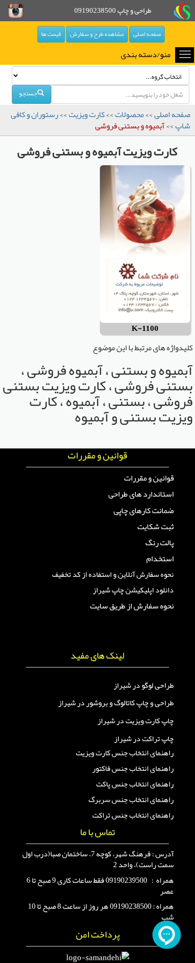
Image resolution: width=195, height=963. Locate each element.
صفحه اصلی (147, 34)
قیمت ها (51, 34)
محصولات (129, 114)
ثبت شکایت (155, 526)
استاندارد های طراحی (141, 494)
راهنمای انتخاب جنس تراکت (133, 815)
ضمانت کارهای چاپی (144, 510)
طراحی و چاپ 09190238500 (112, 10)
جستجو (28, 93)
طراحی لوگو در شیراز (144, 685)
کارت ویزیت (87, 114)
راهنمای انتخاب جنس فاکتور (133, 768)
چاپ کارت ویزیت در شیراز (136, 720)
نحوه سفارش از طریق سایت (132, 606)
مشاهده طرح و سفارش (97, 34)
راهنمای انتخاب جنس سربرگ (131, 799)
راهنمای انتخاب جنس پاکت (135, 784)
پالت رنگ (159, 542)
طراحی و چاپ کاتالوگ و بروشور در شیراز (116, 702)
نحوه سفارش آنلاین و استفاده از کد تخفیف (113, 574)
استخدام (160, 558)
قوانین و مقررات (149, 478)
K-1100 (145, 329)
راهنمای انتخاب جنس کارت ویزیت (125, 752)
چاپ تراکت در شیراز (144, 738)
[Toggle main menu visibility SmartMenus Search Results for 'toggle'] (185, 53)
